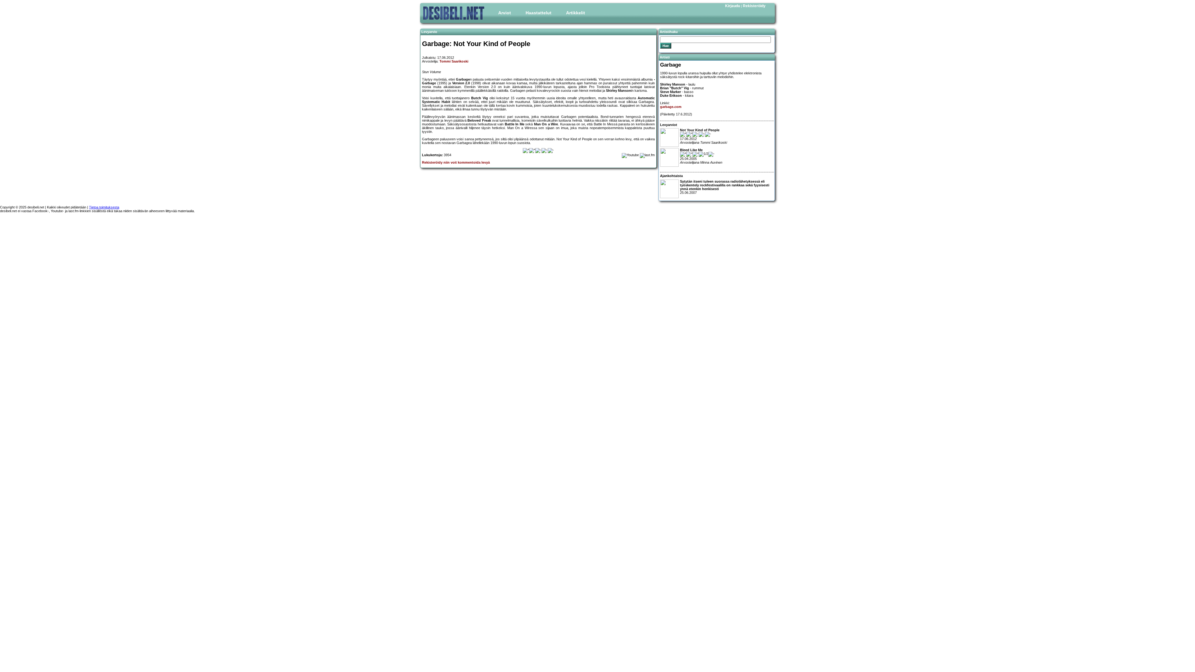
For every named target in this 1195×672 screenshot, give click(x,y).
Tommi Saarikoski (453, 61)
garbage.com (671, 107)
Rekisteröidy (754, 6)
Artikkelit (575, 12)
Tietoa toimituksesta (104, 207)
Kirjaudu (732, 6)
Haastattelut (538, 12)
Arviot (504, 12)
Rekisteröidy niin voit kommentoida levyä (456, 162)
